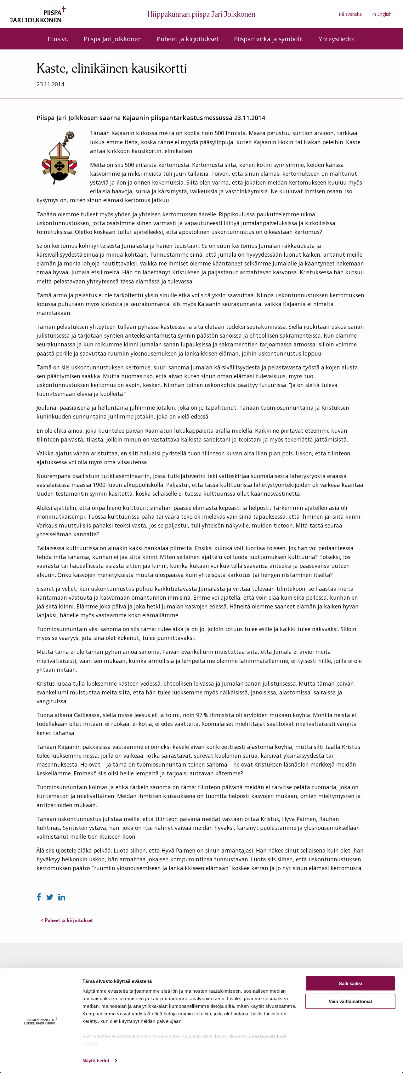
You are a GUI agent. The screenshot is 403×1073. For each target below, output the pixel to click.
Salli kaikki (350, 983)
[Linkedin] (61, 897)
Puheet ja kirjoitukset (188, 39)
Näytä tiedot (95, 1060)
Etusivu (58, 39)
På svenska (350, 14)
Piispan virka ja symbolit (269, 39)
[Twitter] (51, 897)
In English (382, 14)
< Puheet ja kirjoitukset (67, 920)
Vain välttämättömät (350, 1001)
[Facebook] (40, 897)
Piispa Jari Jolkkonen (113, 39)
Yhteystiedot (337, 39)
